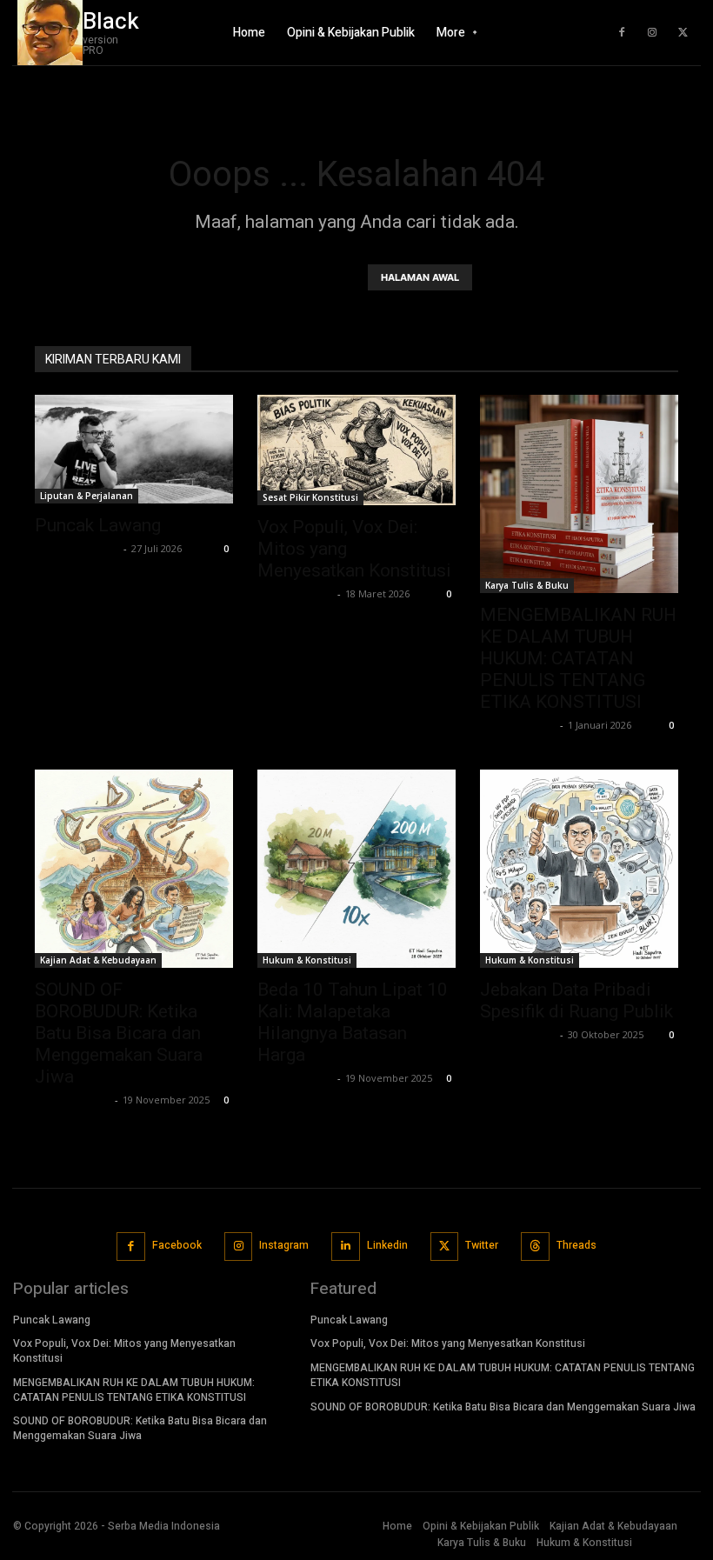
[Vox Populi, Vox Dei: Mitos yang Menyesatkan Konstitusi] (356, 450)
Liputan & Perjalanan (86, 496)
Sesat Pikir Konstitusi (310, 497)
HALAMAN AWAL (420, 277)
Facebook (177, 1245)
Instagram (284, 1245)
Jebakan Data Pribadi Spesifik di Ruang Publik (576, 1000)
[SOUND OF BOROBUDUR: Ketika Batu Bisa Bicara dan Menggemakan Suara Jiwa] (134, 869)
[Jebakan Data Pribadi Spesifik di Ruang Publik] (579, 869)
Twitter (481, 1245)
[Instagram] (652, 33)
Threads (576, 1245)
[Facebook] (622, 33)
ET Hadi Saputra (77, 548)
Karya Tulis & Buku (527, 585)
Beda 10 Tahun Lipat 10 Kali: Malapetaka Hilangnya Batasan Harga (352, 1022)
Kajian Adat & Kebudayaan (98, 960)
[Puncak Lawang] (134, 449)
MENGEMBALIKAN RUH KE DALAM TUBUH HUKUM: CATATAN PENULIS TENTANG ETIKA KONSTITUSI (578, 658)
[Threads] (535, 1246)
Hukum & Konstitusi (307, 960)
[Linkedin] (345, 1246)
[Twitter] (683, 33)
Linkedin (387, 1245)
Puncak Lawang (98, 525)
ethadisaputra (295, 593)
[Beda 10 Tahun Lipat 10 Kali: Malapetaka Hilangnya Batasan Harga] (356, 869)
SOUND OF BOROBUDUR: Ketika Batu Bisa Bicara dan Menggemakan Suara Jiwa (119, 1033)
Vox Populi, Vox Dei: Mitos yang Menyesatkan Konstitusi (124, 1351)
